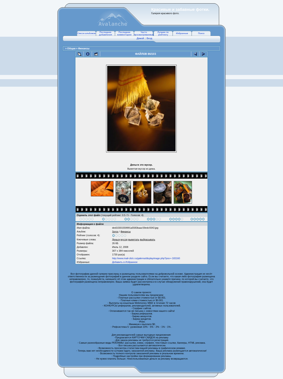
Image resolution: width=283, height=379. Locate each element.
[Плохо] (109, 219)
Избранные (182, 33)
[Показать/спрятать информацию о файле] (88, 54)
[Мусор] (86, 219)
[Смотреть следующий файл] (203, 54)
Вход (149, 38)
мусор (124, 239)
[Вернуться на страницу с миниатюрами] (80, 54)
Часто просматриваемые (144, 33)
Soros (115, 231)
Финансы (83, 48)
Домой (140, 38)
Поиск (201, 33)
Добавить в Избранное (125, 262)
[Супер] (197, 219)
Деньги (116, 239)
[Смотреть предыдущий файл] (195, 54)
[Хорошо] (154, 219)
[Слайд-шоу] (96, 54)
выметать (133, 239)
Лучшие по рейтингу (163, 33)
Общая (71, 48)
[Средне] (131, 219)
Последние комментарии (124, 33)
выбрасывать (147, 239)
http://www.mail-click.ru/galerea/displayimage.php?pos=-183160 (146, 258)
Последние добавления (105, 33)
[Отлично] (176, 219)
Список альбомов (86, 33)
